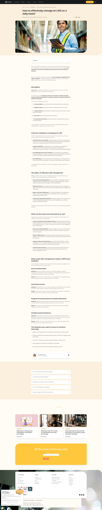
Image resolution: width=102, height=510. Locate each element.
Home (23, 7)
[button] (17, 2)
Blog (27, 7)
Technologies (32, 7)
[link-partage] (76, 17)
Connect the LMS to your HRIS (57, 241)
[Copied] (74, 17)
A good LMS (34, 90)
